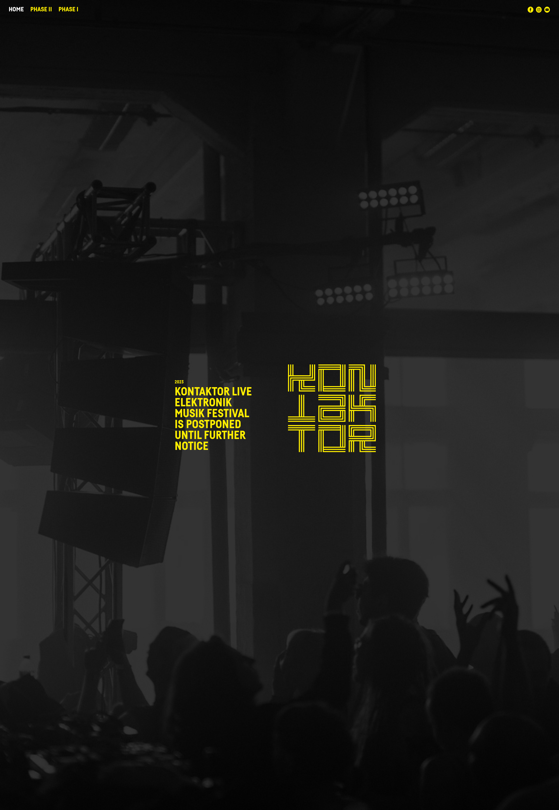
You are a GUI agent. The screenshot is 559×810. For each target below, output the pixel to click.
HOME (16, 10)
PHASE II (41, 10)
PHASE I (68, 10)
